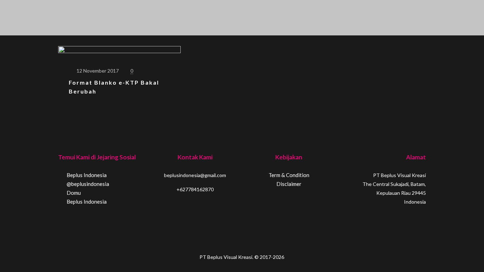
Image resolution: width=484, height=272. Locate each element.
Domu (73, 192)
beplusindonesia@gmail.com (195, 175)
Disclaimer (289, 184)
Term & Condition (289, 175)
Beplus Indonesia (86, 175)
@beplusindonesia (87, 184)
